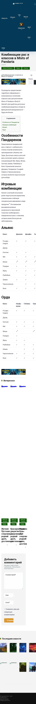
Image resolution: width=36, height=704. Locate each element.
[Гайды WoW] (18, 4)
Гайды (18, 68)
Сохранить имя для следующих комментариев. (11, 612)
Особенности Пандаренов (10, 122)
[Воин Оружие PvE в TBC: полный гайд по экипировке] (5, 662)
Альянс (4, 127)
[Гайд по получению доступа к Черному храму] (24, 671)
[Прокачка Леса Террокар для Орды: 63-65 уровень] (14, 652)
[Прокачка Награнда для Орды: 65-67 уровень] (4, 652)
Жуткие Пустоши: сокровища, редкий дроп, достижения (7, 535)
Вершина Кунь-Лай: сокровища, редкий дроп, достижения (25, 536)
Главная (3, 64)
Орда (4, 130)
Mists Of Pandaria (7, 68)
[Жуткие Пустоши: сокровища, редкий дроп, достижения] (4, 455)
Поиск (30, 79)
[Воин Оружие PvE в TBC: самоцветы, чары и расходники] (15, 662)
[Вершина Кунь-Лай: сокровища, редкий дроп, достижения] (22, 455)
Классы (26, 68)
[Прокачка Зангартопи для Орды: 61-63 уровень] (24, 652)
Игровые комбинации (9, 125)
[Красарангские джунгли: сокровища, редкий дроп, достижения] (13, 455)
